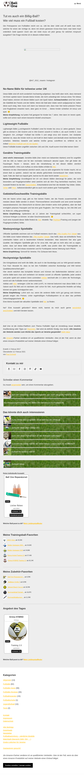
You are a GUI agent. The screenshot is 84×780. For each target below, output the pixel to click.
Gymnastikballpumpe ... (16, 597)
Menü (79, 3)
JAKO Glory (11, 540)
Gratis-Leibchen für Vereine (14, 742)
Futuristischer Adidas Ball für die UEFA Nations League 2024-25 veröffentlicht (43, 444)
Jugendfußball (9, 704)
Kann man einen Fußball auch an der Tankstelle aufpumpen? (36, 436)
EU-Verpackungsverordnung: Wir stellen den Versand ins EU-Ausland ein (34, 403)
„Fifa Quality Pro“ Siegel (67, 234)
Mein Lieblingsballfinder (33, 523)
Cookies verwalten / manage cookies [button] (18, 765)
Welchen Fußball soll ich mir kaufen (23, 144)
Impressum (7, 718)
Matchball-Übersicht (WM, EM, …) (17, 739)
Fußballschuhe (9, 700)
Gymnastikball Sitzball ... (16, 592)
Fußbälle (6, 684)
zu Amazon (15, 511)
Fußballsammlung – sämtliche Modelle (19, 736)
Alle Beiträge (8, 727)
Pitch (14, 188)
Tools (5, 708)
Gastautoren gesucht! (12, 748)
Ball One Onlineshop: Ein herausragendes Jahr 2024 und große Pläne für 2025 (44, 395)
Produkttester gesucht (16, 515)
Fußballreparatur (10, 696)
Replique (56, 220)
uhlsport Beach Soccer (15, 587)
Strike (5, 188)
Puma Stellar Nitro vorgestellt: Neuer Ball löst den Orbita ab (36, 420)
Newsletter (7, 733)
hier (54, 167)
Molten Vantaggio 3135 (15, 550)
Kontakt (6, 715)
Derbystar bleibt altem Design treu (26, 428)
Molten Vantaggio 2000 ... (16, 545)
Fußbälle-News (9, 688)
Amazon (9, 338)
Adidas (44, 278)
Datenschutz (8, 721)
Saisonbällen (31, 185)
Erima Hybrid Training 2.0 (16, 555)
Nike (15, 284)
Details (7, 501)
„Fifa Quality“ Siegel (41, 237)
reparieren (64, 176)
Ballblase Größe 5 (14, 582)
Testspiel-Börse (18, 464)
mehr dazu (65, 332)
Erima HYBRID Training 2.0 (17, 560)
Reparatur (31, 329)
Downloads (7, 730)
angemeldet (16, 385)
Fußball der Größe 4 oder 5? (23, 452)
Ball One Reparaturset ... (16, 577)
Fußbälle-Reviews (10, 692)
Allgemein (7, 680)
